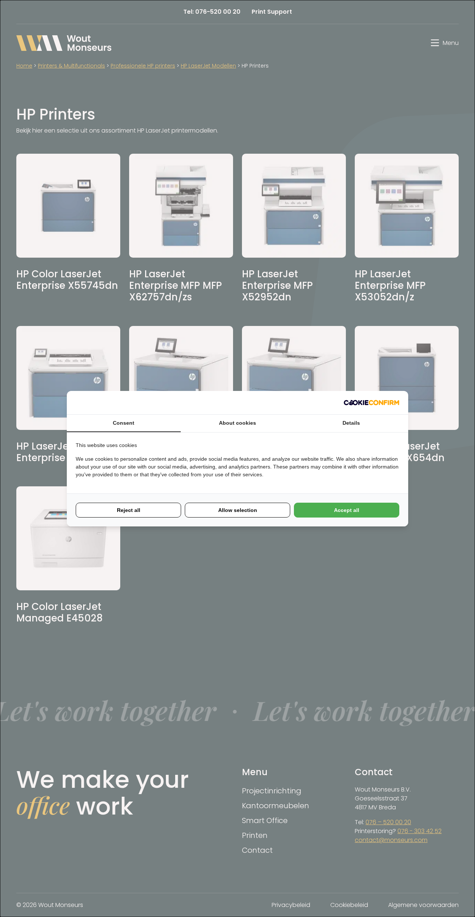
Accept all (346, 510)
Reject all (128, 510)
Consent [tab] (123, 423)
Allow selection (237, 510)
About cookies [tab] (237, 423)
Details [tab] (351, 423)
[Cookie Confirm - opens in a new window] (371, 402)
